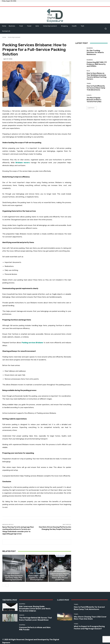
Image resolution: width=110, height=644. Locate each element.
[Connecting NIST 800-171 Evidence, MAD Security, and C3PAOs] (80, 63)
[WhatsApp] (97, 639)
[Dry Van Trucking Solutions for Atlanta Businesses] (80, 51)
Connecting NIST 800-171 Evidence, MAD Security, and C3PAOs (97, 64)
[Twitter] (92, 639)
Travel (89, 83)
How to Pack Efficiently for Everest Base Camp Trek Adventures (96, 88)
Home (4, 37)
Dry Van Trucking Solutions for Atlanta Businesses (95, 52)
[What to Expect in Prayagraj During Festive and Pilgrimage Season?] (64, 626)
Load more (91, 108)
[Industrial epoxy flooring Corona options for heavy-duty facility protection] (59, 568)
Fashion (21, 615)
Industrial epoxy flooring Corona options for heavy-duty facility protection (60, 577)
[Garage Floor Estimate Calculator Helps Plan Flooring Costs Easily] (13, 568)
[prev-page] (3, 585)
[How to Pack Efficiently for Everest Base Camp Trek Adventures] (80, 87)
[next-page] (7, 585)
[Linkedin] (82, 639)
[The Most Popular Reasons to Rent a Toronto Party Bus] (80, 98)
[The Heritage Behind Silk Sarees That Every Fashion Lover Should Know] (10, 618)
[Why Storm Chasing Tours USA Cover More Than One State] (64, 617)
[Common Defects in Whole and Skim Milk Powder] (10, 627)
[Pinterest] (87, 639)
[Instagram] (77, 639)
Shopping (22, 604)
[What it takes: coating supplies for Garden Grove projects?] (36, 568)
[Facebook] (72, 639)
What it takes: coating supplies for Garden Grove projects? (37, 578)
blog (88, 70)
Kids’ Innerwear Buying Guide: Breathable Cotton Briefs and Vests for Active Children (34, 608)
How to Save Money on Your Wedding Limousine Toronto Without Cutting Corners (96, 76)
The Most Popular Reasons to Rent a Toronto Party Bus (94, 100)
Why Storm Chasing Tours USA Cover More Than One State (90, 618)
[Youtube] (101, 639)
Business (90, 48)
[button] (105, 28)
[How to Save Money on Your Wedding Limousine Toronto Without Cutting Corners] (80, 75)
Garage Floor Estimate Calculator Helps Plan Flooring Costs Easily (14, 578)
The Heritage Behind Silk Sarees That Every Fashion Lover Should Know (35, 619)
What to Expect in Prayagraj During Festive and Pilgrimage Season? (89, 627)
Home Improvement (14, 37)
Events (89, 95)
